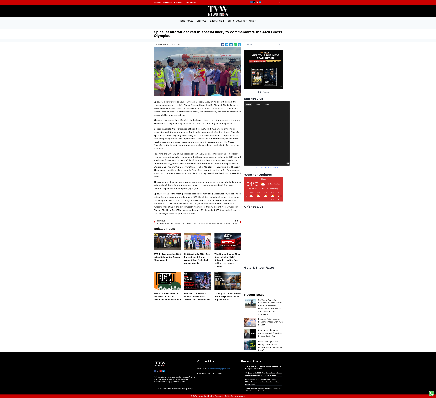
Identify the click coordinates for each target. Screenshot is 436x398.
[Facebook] (251, 2)
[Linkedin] (260, 2)
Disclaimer (178, 2)
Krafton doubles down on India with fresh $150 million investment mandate (167, 296)
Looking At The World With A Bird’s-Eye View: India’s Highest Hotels (227, 296)
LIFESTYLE (201, 21)
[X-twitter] (254, 2)
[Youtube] (257, 2)
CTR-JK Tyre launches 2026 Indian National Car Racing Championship (167, 257)
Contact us (167, 2)
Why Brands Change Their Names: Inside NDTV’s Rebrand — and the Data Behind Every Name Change (227, 260)
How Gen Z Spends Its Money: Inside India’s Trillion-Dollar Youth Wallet (197, 296)
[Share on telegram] (239, 44)
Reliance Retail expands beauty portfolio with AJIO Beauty (270, 322)
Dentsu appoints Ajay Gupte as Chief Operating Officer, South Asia (270, 333)
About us (157, 2)
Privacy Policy (190, 2)
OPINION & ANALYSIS (236, 21)
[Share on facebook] (222, 44)
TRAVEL (190, 21)
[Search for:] (263, 44)
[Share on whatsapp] (235, 44)
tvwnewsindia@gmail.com (219, 369)
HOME (182, 21)
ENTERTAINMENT (217, 21)
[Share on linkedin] (231, 44)
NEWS (251, 21)
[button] (191, 21)
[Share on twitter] (226, 44)
